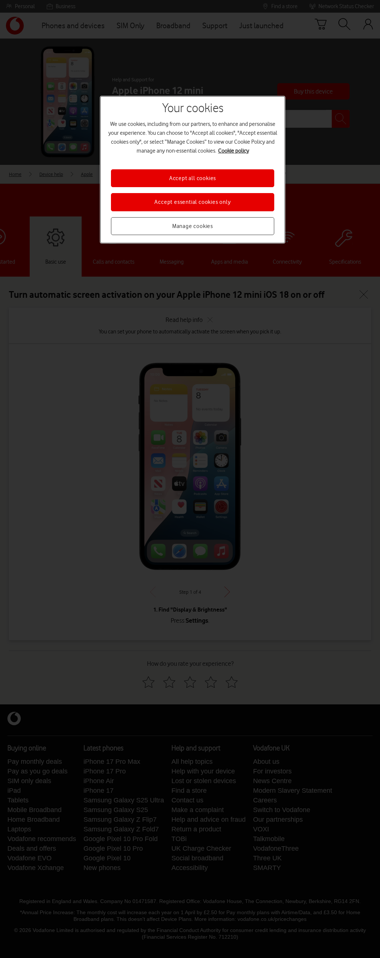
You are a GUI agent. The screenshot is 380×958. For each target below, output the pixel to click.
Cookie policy (233, 150)
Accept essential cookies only (192, 202)
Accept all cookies (192, 178)
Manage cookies (192, 226)
